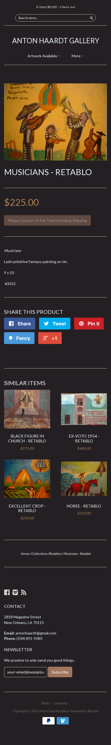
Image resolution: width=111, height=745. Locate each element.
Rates (45, 703)
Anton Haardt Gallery (55, 40)
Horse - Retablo (84, 505)
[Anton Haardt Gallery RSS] (24, 592)
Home (24, 554)
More (76, 56)
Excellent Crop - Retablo (27, 508)
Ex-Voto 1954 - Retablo (84, 438)
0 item (46, 7)
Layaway (60, 703)
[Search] (91, 17)
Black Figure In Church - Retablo (27, 438)
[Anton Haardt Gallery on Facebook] (7, 592)
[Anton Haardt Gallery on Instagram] (15, 592)
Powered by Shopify (84, 711)
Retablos (55, 554)
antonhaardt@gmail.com (36, 633)
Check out (67, 7)
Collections (39, 554)
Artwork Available (42, 56)
